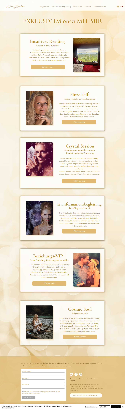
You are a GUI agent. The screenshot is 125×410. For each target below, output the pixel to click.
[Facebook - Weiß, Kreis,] (76, 374)
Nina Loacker (15, 7)
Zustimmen (116, 407)
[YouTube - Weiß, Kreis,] (71, 374)
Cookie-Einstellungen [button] (91, 407)
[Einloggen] (117, 6)
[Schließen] (123, 407)
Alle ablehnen (104, 407)
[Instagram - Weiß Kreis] (80, 374)
